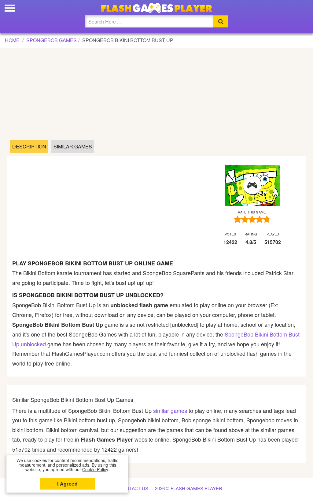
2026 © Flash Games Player (188, 488)
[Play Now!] (252, 186)
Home (12, 40)
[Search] (220, 21)
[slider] (252, 219)
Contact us (133, 488)
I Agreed (67, 483)
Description (29, 146)
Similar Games (72, 146)
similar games (170, 410)
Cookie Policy (95, 469)
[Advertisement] (156, 94)
